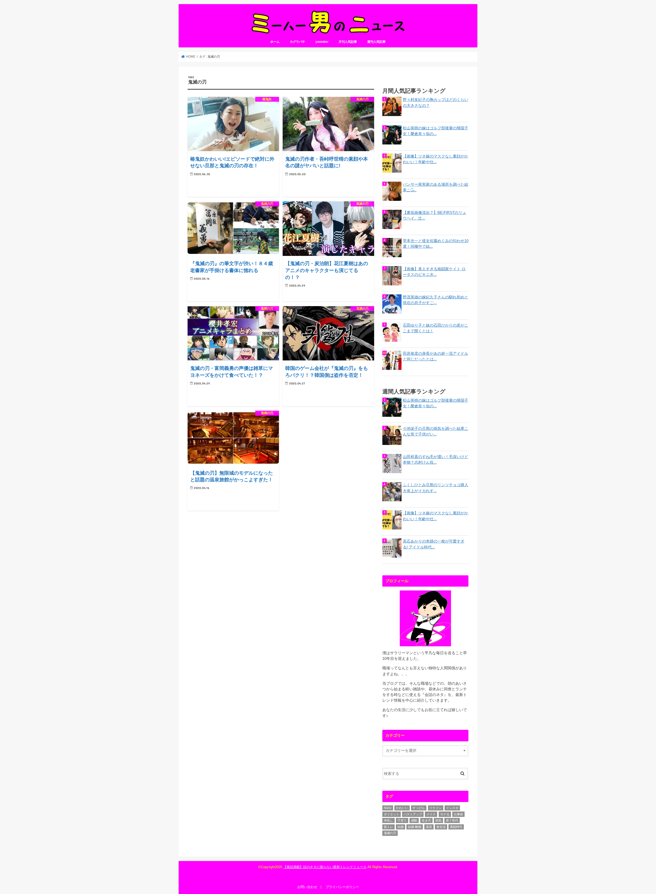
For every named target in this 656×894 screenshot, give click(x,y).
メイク (431, 814)
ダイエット (391, 814)
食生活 (441, 827)
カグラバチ (297, 42)
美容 (429, 827)
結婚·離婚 (414, 827)
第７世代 (452, 820)
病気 (438, 820)
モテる (444, 814)
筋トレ (388, 827)
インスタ (452, 808)
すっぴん (419, 808)
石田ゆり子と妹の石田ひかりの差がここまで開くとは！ (435, 328)
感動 (414, 820)
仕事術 (458, 814)
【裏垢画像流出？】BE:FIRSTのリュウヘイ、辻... (434, 215)
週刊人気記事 (376, 42)
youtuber (322, 42)
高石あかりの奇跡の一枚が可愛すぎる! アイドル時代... (433, 544)
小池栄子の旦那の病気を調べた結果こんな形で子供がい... (435, 431)
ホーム (275, 42)
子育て (402, 820)
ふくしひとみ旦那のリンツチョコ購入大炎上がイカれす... (435, 488)
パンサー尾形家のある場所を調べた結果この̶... (435, 187)
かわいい (402, 808)
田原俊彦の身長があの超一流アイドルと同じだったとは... (435, 356)
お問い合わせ (307, 887)
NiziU (388, 808)
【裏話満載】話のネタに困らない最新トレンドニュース (324, 867)
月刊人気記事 (348, 42)
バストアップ (413, 814)
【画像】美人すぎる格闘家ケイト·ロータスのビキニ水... (434, 272)
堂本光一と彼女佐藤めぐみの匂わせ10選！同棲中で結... (435, 243)
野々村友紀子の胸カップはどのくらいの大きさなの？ (435, 102)
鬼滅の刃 (390, 833)
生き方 (426, 820)
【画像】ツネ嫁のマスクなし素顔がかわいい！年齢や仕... (435, 159)
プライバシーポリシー (342, 887)
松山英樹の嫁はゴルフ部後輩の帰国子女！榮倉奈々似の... (435, 131)
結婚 (400, 827)
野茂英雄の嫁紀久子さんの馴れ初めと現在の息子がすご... (435, 300)
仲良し (388, 820)
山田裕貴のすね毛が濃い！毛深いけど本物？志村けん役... (435, 459)
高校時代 (456, 827)
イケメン (435, 808)
